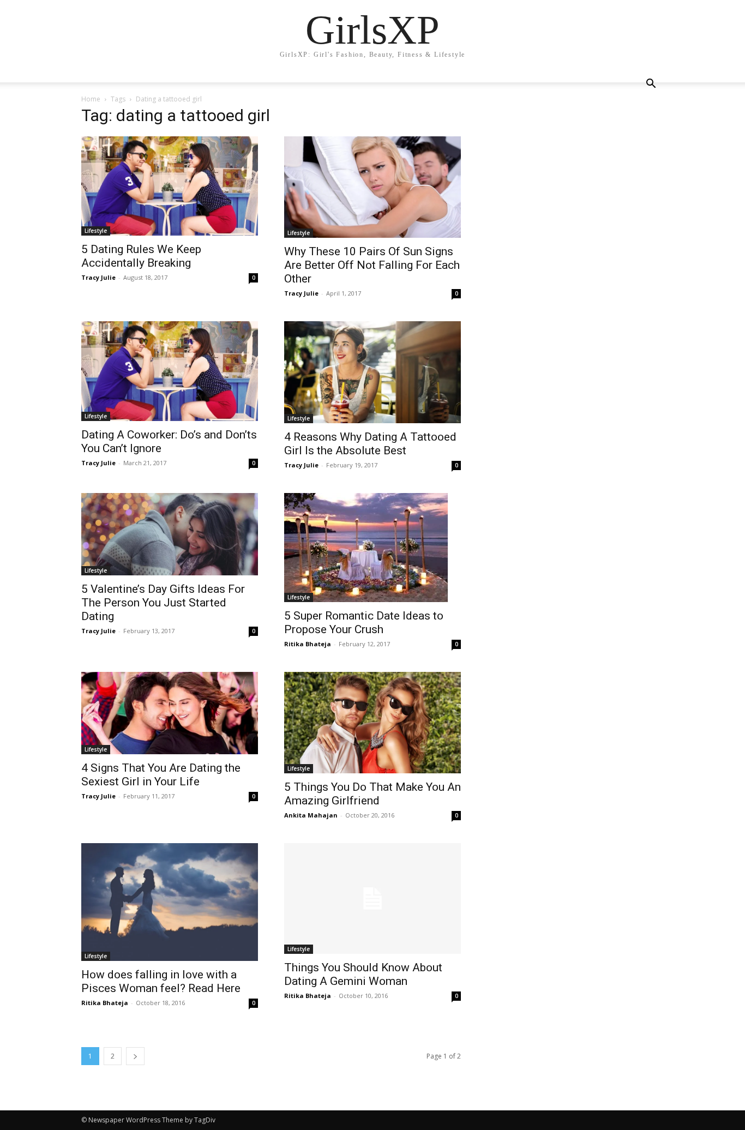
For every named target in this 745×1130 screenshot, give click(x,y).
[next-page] (135, 1056)
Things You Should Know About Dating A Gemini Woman (363, 974)
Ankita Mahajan (311, 815)
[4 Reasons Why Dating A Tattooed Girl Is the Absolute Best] (372, 372)
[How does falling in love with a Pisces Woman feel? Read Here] (169, 902)
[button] (651, 85)
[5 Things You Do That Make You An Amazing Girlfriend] (372, 722)
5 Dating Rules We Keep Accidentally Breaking (141, 256)
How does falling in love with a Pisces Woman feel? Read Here (161, 981)
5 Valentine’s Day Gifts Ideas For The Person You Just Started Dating (163, 602)
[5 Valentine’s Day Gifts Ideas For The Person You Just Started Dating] (169, 534)
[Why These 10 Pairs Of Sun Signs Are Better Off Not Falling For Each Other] (372, 187)
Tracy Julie (98, 277)
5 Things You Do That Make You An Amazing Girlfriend (372, 793)
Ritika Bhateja (307, 644)
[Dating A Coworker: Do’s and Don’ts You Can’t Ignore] (169, 370)
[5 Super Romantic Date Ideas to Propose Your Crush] (372, 547)
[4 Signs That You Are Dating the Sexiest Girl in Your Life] (169, 713)
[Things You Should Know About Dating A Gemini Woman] (372, 898)
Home (90, 99)
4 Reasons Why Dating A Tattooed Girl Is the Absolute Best (370, 443)
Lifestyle (96, 231)
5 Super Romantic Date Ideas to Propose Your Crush (363, 622)
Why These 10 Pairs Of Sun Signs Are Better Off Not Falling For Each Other (372, 265)
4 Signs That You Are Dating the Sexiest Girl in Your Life (161, 774)
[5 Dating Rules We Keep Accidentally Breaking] (169, 186)
